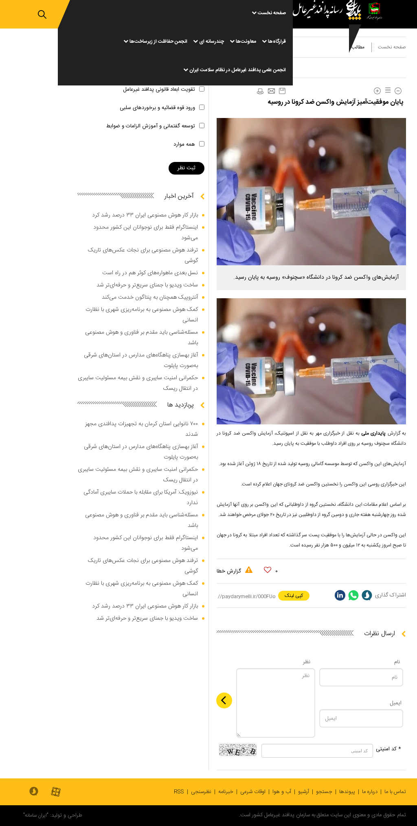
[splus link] (367, 595)
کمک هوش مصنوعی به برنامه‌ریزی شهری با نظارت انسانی (142, 315)
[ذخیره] (282, 91)
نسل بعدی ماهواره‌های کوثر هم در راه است (150, 273)
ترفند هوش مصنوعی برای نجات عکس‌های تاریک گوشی (143, 255)
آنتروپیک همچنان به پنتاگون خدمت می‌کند (150, 297)
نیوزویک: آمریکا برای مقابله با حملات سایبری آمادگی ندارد (140, 497)
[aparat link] (55, 792)
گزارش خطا (230, 571)
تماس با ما (395, 791)
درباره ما (369, 791)
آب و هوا (281, 791)
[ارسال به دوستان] (271, 91)
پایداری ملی (374, 433)
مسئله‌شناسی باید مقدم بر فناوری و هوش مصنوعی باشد (141, 338)
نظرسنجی (201, 791)
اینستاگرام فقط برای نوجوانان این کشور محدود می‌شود (145, 233)
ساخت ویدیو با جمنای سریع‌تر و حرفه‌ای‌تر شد (147, 285)
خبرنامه (225, 791)
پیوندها (347, 791)
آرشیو (303, 791)
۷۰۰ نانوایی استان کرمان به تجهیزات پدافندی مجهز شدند (141, 429)
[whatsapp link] (353, 595)
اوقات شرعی (253, 791)
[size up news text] (377, 90)
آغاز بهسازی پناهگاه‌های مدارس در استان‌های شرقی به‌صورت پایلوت (141, 360)
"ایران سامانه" (35, 815)
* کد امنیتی (388, 749)
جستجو (324, 791)
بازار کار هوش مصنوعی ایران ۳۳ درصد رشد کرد (145, 215)
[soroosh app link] (33, 792)
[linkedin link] (340, 595)
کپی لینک (294, 596)
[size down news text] (398, 90)
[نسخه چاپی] (259, 91)
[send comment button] (224, 700)
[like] (267, 570)
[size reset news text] (386, 90)
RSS (179, 791)
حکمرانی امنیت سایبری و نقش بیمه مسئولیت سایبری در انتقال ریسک (138, 383)
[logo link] (329, 42)
